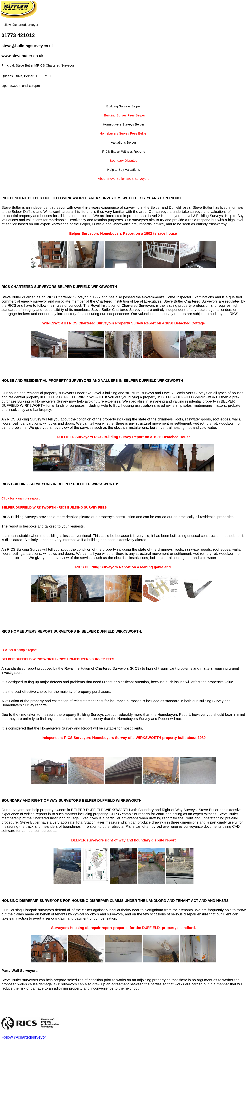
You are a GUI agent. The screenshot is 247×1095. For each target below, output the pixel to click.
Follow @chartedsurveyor (23, 1037)
